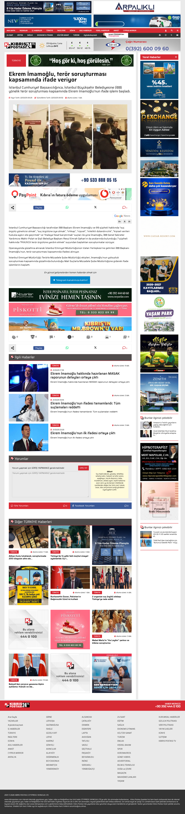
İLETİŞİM (163, 737)
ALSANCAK (87, 717)
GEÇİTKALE (87, 748)
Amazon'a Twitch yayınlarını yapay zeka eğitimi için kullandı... (164, 424)
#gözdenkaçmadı (90, 35)
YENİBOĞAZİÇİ (88, 768)
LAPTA (85, 732)
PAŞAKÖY (86, 753)
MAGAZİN (121, 773)
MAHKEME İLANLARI (126, 777)
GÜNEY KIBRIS (123, 757)
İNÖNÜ (85, 760)
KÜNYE (162, 732)
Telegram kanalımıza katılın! (72, 280)
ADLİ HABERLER (85, 30)
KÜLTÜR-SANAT (63, 35)
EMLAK (120, 740)
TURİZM (76, 35)
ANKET (116, 30)
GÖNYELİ (50, 745)
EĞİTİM (20, 35)
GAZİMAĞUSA (52, 725)
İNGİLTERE (61, 30)
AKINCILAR (51, 748)
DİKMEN (85, 725)
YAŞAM (120, 781)
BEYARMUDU (88, 757)
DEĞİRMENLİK (52, 757)
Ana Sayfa (12, 717)
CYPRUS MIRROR (129, 30)
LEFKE (49, 737)
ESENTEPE (86, 728)
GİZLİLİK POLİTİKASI (168, 720)
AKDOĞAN (86, 737)
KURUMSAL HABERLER (169, 717)
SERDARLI (86, 765)
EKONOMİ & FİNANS (45, 35)
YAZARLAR (23, 30)
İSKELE (49, 728)
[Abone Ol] (122, 216)
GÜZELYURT (51, 732)
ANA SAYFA (11, 30)
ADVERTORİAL (124, 760)
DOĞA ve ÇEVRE (124, 768)
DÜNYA (72, 30)
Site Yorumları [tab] (21, 506)
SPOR (120, 748)
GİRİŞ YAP (83, 468)
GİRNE (49, 717)
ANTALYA (12, 757)
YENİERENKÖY (52, 768)
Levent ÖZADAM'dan (116, 35)
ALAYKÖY (50, 753)
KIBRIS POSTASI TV (167, 740)
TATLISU (85, 740)
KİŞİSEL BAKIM (124, 745)
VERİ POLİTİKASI (166, 725)
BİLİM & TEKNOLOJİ (126, 765)
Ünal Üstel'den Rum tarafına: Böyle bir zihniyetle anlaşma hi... (164, 433)
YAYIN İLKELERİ (166, 728)
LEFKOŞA (50, 720)
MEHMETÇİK (51, 765)
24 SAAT (10, 35)
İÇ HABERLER (37, 30)
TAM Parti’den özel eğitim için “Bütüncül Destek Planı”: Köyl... (165, 541)
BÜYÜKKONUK (52, 760)
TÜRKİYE (49, 30)
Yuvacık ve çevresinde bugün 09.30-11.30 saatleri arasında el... (165, 534)
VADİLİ (85, 745)
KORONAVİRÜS (124, 753)
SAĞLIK (30, 35)
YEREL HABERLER (102, 30)
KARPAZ (50, 740)
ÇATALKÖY (86, 720)
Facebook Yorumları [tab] (85, 506)
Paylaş (38, 207)
